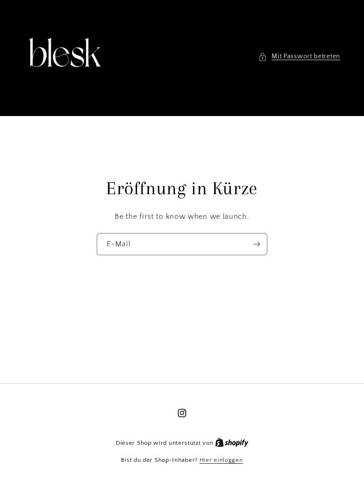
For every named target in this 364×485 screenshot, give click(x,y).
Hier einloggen (221, 460)
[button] (299, 57)
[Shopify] (231, 443)
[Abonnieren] (256, 244)
